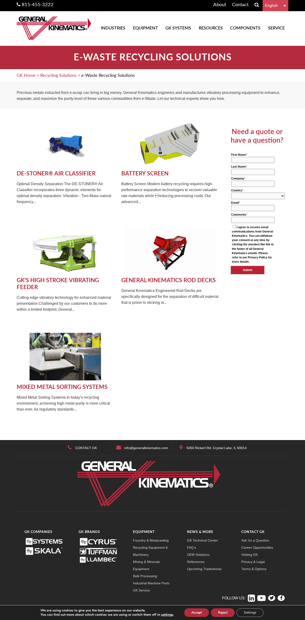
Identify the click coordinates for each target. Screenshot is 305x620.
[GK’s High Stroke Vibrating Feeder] (65, 249)
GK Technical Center (202, 540)
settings (167, 615)
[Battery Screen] (170, 143)
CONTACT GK (86, 448)
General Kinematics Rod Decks (168, 280)
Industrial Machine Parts (151, 583)
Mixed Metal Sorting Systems (62, 387)
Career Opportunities (257, 547)
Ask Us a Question (255, 540)
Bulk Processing (145, 576)
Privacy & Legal (253, 562)
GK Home (26, 75)
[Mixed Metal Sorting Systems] (65, 356)
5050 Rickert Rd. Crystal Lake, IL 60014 (217, 448)
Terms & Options (253, 569)
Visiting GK (249, 555)
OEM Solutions (198, 555)
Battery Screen (144, 174)
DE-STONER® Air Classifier (56, 174)
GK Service (141, 590)
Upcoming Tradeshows (204, 569)
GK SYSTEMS (178, 28)
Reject (223, 612)
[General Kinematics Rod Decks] (170, 249)
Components (245, 28)
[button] (275, 5)
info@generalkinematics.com (146, 448)
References (195, 562)
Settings (250, 612)
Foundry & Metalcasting (151, 540)
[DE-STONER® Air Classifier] (65, 143)
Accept (196, 612)
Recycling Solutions (58, 75)
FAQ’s (191, 547)
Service (276, 28)
